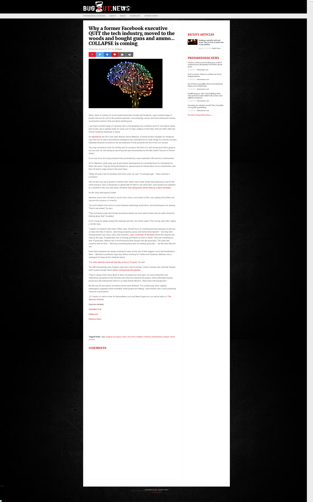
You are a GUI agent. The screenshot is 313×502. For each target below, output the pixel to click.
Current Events (151, 16)
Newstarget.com (202, 70)
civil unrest (131, 337)
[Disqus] (133, 382)
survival (92, 339)
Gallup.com (93, 314)
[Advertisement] (185, 6)
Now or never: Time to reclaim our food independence (204, 75)
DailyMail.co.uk (95, 309)
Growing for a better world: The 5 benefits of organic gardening (206, 106)
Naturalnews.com (203, 79)
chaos (124, 337)
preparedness (157, 337)
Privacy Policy (156, 492)
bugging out (110, 337)
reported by (96, 137)
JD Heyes (118, 49)
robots (172, 337)
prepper (166, 337)
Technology (135, 16)
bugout (118, 337)
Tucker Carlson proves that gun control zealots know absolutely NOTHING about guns (205, 64)
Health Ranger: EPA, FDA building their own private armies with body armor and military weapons (205, 95)
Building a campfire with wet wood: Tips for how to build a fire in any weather (211, 42)
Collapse (139, 337)
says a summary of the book (142, 235)
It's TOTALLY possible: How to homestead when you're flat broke (205, 85)
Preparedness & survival (94, 16)
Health (123, 16)
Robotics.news (95, 319)
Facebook (147, 337)
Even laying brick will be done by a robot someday (149, 188)
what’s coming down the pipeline (126, 270)
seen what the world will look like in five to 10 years (115, 262)
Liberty (112, 16)
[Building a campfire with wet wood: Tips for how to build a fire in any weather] (192, 42)
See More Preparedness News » (200, 115)
